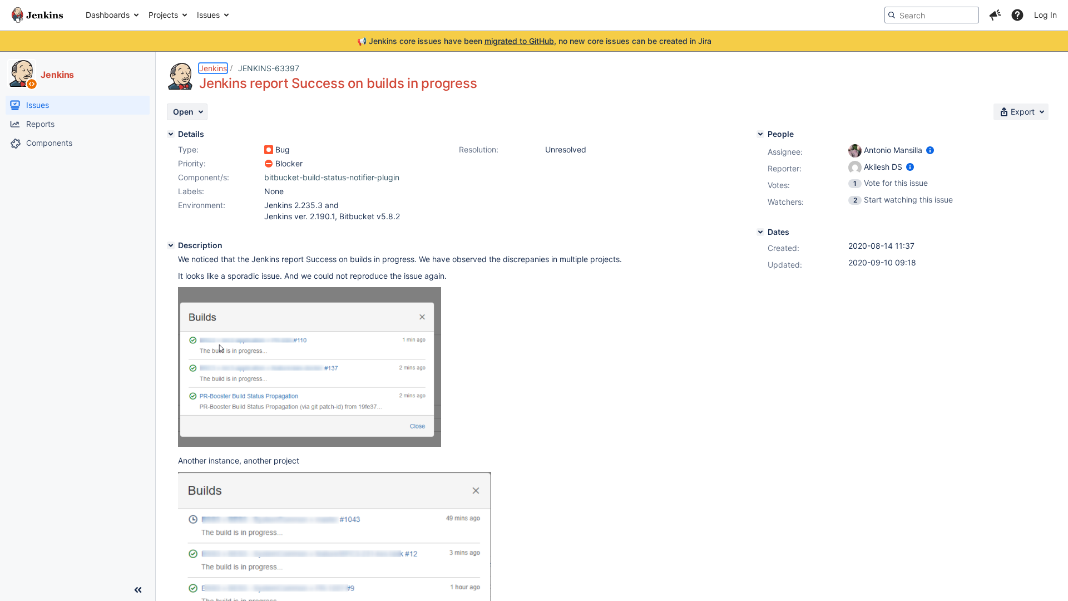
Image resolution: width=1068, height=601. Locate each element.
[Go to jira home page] (37, 15)
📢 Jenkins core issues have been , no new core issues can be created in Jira (534, 41)
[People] (760, 134)
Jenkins (213, 68)
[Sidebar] (138, 590)
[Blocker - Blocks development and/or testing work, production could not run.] (268, 163)
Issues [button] (208, 14)
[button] (995, 15)
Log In (1045, 14)
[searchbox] (931, 15)
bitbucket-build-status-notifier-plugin (331, 177)
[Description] (171, 245)
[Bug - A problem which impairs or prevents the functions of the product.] (268, 149)
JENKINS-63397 (268, 68)
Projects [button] (163, 14)
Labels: (191, 191)
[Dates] (760, 232)
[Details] (171, 134)
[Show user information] (930, 150)
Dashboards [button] (108, 14)
